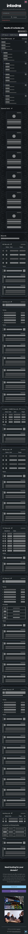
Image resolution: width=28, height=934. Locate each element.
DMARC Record (14, 35)
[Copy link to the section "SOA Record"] (11, 302)
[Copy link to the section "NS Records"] (11, 244)
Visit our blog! (14, 891)
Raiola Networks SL (16, 931)
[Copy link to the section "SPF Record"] (11, 578)
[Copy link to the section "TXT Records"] (11, 528)
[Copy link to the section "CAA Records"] (11, 813)
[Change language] (25, 2)
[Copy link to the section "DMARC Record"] (13, 690)
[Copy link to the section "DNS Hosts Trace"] (13, 39)
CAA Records (23, 35)
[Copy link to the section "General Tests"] (11, 108)
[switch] (22, 31)
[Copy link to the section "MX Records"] (11, 450)
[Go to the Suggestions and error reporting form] (25, 931)
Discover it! (14, 886)
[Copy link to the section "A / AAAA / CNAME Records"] (20, 409)
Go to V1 (18, 929)
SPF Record (5, 35)
